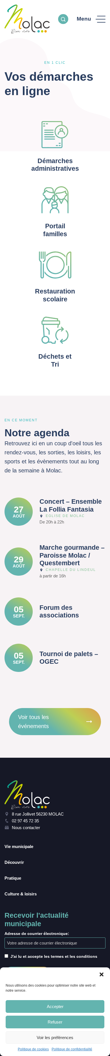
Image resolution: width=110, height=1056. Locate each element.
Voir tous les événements (33, 721)
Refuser (55, 1022)
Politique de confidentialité (72, 1049)
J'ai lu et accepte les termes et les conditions (53, 956)
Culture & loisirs (21, 893)
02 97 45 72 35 (25, 820)
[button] (101, 974)
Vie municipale (19, 846)
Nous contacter (26, 827)
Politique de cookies (33, 1049)
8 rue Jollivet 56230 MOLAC (38, 814)
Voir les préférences (55, 1037)
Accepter (55, 1006)
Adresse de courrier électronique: (37, 933)
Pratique (13, 878)
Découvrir (14, 862)
